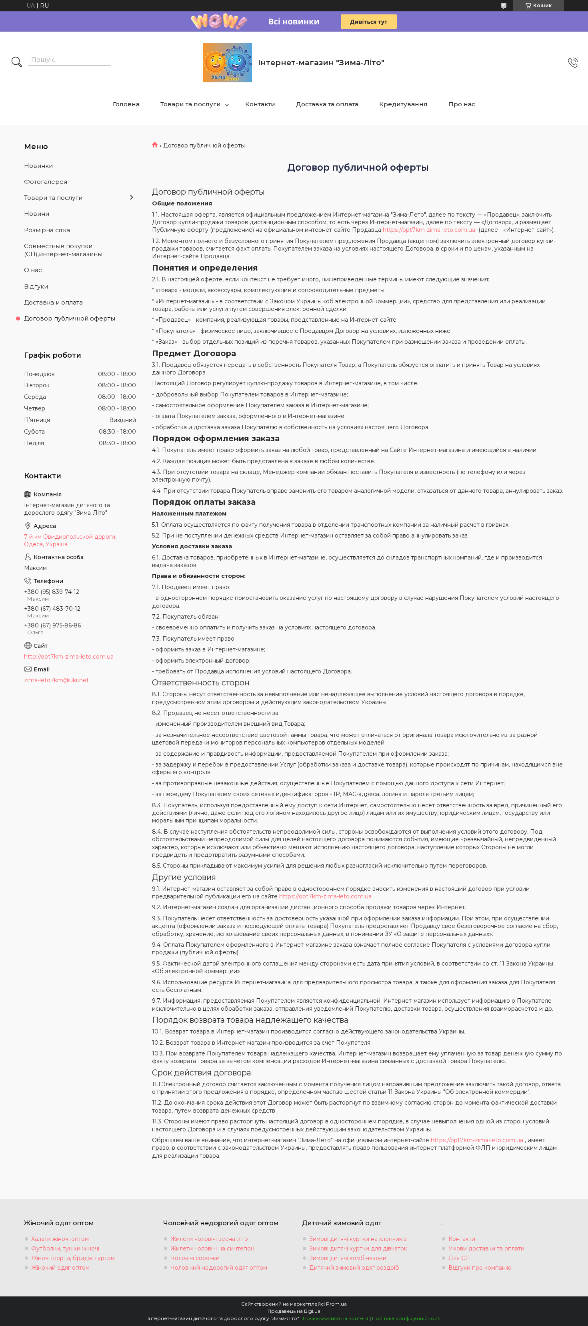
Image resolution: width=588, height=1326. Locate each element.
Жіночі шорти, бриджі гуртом (73, 1258)
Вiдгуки (36, 286)
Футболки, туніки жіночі (65, 1248)
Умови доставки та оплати (486, 1248)
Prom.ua (336, 1304)
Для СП (459, 1258)
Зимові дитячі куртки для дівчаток (358, 1248)
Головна (126, 104)
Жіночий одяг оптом (60, 1267)
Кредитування (403, 104)
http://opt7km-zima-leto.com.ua (69, 656)
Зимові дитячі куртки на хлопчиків (358, 1238)
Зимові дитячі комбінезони (347, 1258)
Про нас (461, 104)
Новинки (38, 165)
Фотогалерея (45, 181)
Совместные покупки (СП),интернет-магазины (63, 250)
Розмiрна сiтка (47, 230)
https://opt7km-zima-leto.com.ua (429, 229)
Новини (36, 213)
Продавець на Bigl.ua (294, 1311)
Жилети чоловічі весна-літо (209, 1238)
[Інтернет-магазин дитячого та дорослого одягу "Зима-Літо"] (227, 62)
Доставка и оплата (53, 302)
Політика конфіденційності (406, 1318)
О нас (33, 270)
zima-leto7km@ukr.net (56, 680)
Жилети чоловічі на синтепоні (213, 1248)
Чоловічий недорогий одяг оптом (218, 1267)
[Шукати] (17, 62)
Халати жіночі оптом (60, 1238)
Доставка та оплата (327, 104)
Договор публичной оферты (69, 318)
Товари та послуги (190, 104)
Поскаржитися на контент (335, 1318)
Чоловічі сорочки (195, 1258)
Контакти (260, 104)
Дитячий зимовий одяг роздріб (354, 1267)
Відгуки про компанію (480, 1267)
